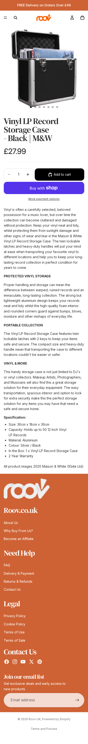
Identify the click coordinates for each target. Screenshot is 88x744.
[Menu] (5, 17)
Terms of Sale (14, 640)
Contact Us (12, 589)
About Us (11, 522)
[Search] (15, 17)
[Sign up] (77, 700)
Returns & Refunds (18, 581)
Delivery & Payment (19, 573)
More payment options (44, 199)
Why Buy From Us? (18, 531)
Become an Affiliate (19, 539)
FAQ (7, 565)
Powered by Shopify (56, 719)
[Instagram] (15, 662)
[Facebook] (6, 662)
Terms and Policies (44, 729)
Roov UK (35, 719)
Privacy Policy (15, 616)
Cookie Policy (14, 624)
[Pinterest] (39, 662)
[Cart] (82, 17)
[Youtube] (23, 662)
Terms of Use (14, 632)
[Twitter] (31, 662)
